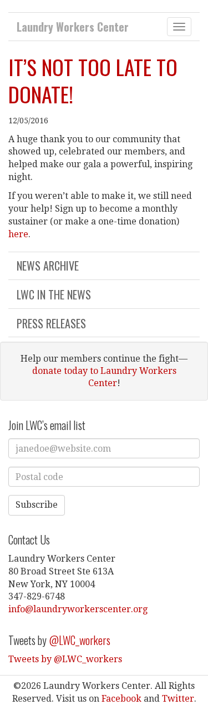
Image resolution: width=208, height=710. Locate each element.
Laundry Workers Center (73, 26)
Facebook (121, 698)
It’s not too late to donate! (92, 80)
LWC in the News (54, 294)
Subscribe (37, 504)
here (18, 234)
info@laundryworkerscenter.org (78, 609)
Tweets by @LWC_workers (65, 659)
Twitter (178, 698)
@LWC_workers (79, 640)
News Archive (48, 265)
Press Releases (51, 323)
